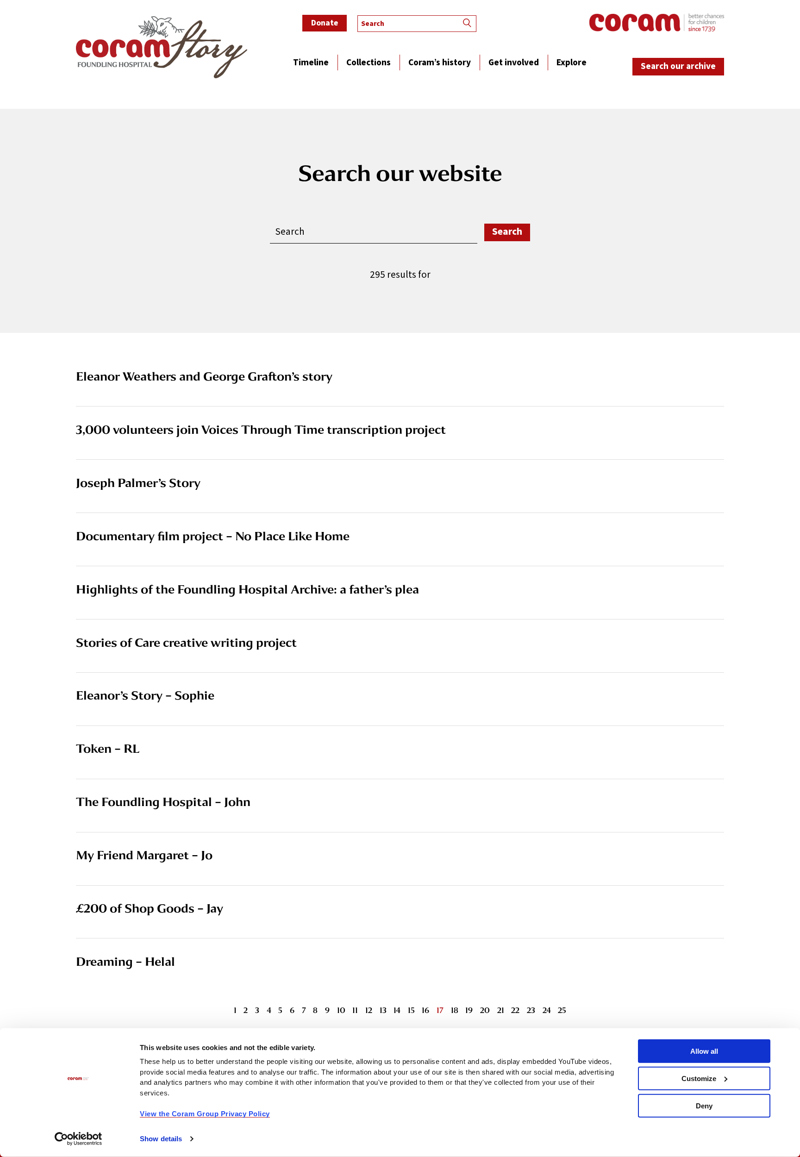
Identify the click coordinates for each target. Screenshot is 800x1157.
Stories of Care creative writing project (186, 642)
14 (397, 1010)
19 (469, 1010)
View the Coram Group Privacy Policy (205, 1113)
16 (425, 1010)
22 (515, 1010)
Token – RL (107, 748)
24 (547, 1010)
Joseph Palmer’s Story (138, 483)
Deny (704, 1105)
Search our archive (678, 66)
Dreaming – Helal (125, 961)
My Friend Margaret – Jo (144, 855)
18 (454, 1010)
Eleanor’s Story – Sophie (145, 695)
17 (440, 1010)
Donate (324, 23)
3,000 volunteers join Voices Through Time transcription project (261, 429)
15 (411, 1010)
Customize (698, 1078)
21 (500, 1010)
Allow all (704, 1051)
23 (531, 1010)
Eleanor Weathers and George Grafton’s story (204, 376)
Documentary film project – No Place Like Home (213, 536)
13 (383, 1010)
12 (368, 1010)
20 (485, 1010)
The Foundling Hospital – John (163, 802)
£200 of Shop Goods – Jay (149, 908)
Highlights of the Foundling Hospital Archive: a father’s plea (247, 589)
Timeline (311, 63)
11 (355, 1010)
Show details (161, 1139)
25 (562, 1010)
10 (341, 1010)
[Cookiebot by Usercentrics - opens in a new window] (78, 1139)
